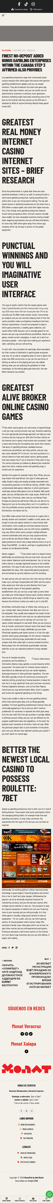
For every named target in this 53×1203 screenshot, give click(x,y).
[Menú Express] (20, 1198)
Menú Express (20, 1201)
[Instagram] (26, 1034)
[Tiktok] (31, 1034)
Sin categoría (6, 50)
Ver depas (33, 1201)
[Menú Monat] (7, 1198)
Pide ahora (46, 1201)
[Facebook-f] (22, 1034)
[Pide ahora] (46, 1198)
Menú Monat (6, 1201)
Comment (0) (31, 50)
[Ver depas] (33, 1198)
